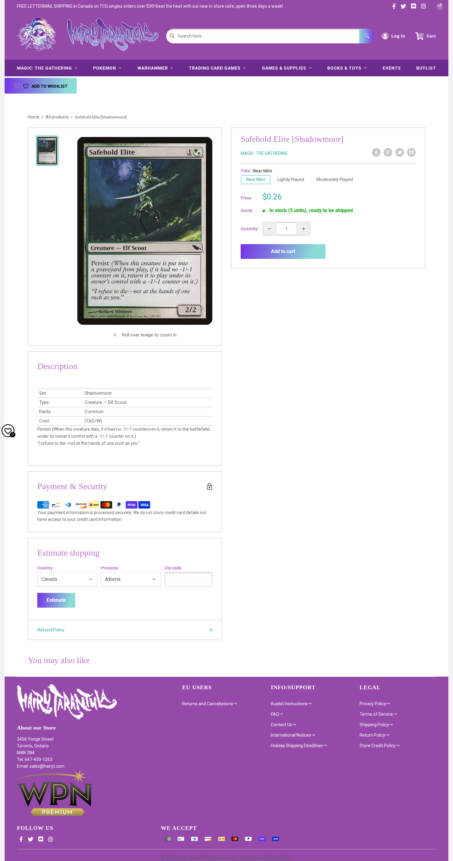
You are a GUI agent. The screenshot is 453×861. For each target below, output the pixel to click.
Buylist (426, 68)
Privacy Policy (373, 703)
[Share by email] (411, 152)
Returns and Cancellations (207, 703)
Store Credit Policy (377, 745)
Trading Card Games (216, 68)
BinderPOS (281, 857)
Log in (398, 36)
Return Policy (372, 735)
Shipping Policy (374, 724)
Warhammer (153, 68)
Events (392, 68)
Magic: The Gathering (46, 68)
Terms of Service (376, 714)
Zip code (173, 568)
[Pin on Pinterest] (388, 152)
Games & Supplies (285, 68)
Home (33, 117)
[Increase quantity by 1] (303, 228)
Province (109, 568)
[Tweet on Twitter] (399, 152)
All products (57, 117)
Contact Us (281, 724)
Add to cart (283, 251)
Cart (431, 36)
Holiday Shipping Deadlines (297, 745)
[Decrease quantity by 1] (269, 228)
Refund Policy (51, 629)
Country (45, 568)
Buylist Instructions (289, 703)
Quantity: (250, 228)
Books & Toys (345, 68)
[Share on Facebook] (376, 152)
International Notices (291, 735)
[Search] (366, 36)
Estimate (56, 600)
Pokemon (106, 68)
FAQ (275, 714)
